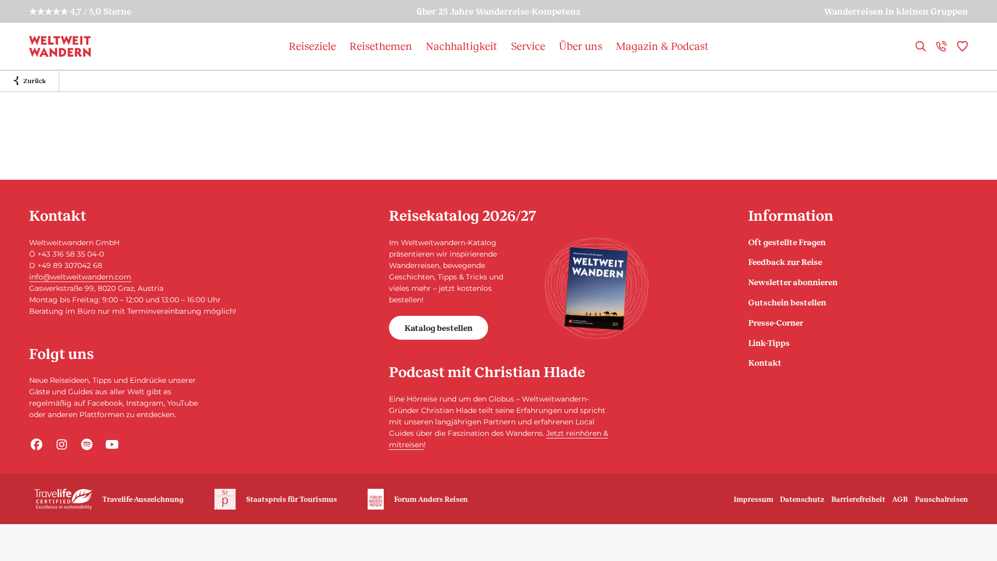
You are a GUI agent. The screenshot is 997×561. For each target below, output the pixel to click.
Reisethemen (380, 45)
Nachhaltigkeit (461, 45)
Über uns (580, 45)
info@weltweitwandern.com (80, 277)
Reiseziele (312, 45)
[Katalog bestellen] (597, 288)
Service (528, 45)
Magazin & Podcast (662, 45)
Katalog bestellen (439, 327)
